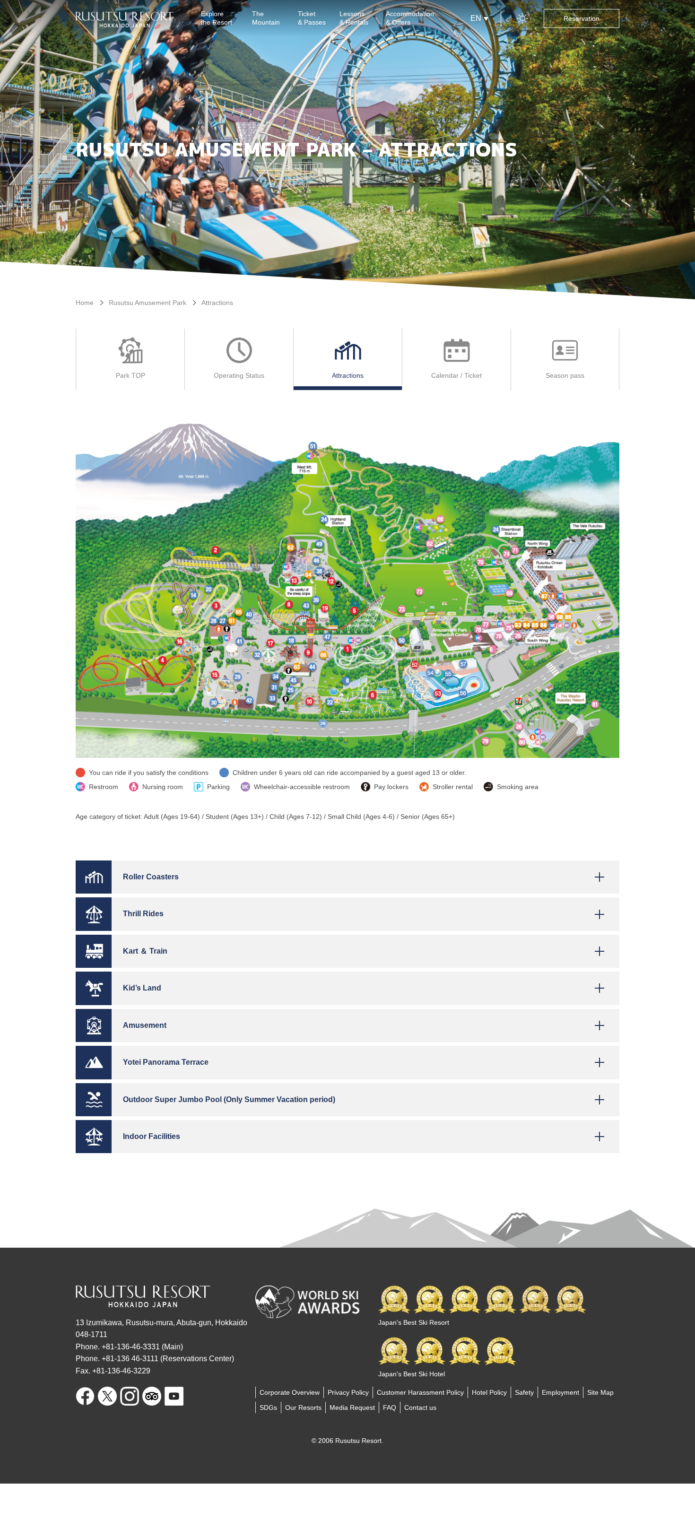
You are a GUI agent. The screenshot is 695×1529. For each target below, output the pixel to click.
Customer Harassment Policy (420, 1392)
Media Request (352, 1407)
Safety (524, 1392)
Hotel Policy (489, 1392)
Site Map (600, 1392)
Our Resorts (303, 1407)
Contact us (420, 1407)
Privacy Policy (348, 1392)
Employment (560, 1392)
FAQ (389, 1407)
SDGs (268, 1407)
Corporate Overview (290, 1392)
